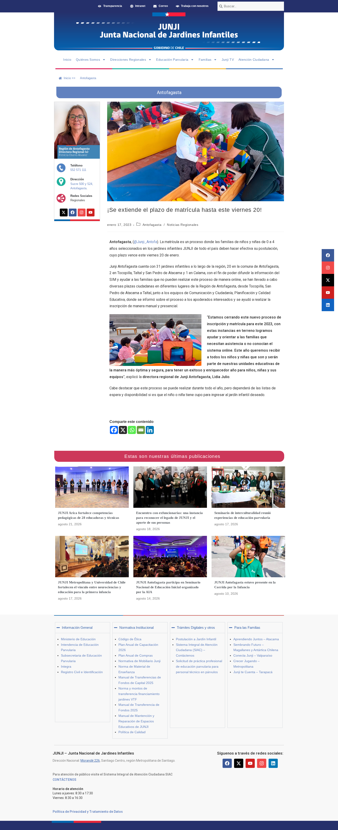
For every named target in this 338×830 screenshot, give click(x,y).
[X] (123, 430)
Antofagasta (152, 225)
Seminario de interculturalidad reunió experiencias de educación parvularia (242, 515)
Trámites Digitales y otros (196, 627)
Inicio (67, 59)
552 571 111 (78, 170)
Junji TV (228, 59)
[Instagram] (328, 267)
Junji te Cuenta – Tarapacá (252, 672)
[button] (82, 627)
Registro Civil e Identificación (82, 672)
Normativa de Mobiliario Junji (139, 661)
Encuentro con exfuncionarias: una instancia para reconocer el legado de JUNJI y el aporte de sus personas (169, 517)
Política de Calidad (132, 732)
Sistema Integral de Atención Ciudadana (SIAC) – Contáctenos (197, 650)
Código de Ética (129, 639)
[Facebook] (328, 255)
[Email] (141, 430)
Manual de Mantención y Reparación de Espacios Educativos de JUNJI (136, 721)
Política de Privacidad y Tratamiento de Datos (88, 811)
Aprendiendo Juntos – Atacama (256, 639)
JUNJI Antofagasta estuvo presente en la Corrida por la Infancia (245, 584)
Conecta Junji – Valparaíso (252, 655)
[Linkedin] (328, 305)
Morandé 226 (90, 760)
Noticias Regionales (182, 225)
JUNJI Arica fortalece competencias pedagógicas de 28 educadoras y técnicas (88, 515)
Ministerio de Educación (78, 639)
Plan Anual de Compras (135, 655)
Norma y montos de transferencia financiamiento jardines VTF (139, 693)
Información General (77, 627)
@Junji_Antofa (145, 242)
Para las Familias (247, 627)
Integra (66, 666)
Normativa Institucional (136, 627)
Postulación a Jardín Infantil (196, 639)
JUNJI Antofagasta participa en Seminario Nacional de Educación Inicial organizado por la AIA (168, 587)
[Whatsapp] (132, 430)
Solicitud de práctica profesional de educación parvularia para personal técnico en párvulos (199, 666)
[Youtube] (328, 292)
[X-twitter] (328, 280)
